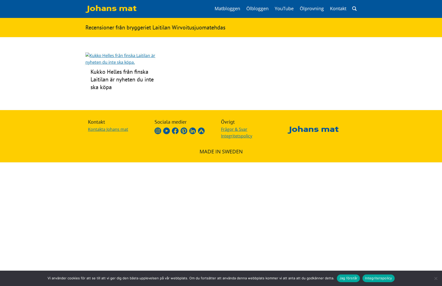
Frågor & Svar (234, 129)
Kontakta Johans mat (108, 129)
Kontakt (338, 8)
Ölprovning (312, 8)
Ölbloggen (257, 8)
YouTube (284, 8)
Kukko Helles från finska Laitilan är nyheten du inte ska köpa (122, 79)
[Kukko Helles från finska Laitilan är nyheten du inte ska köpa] (126, 62)
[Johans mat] (111, 11)
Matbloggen (227, 8)
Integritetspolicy (236, 136)
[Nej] (435, 278)
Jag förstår (348, 278)
